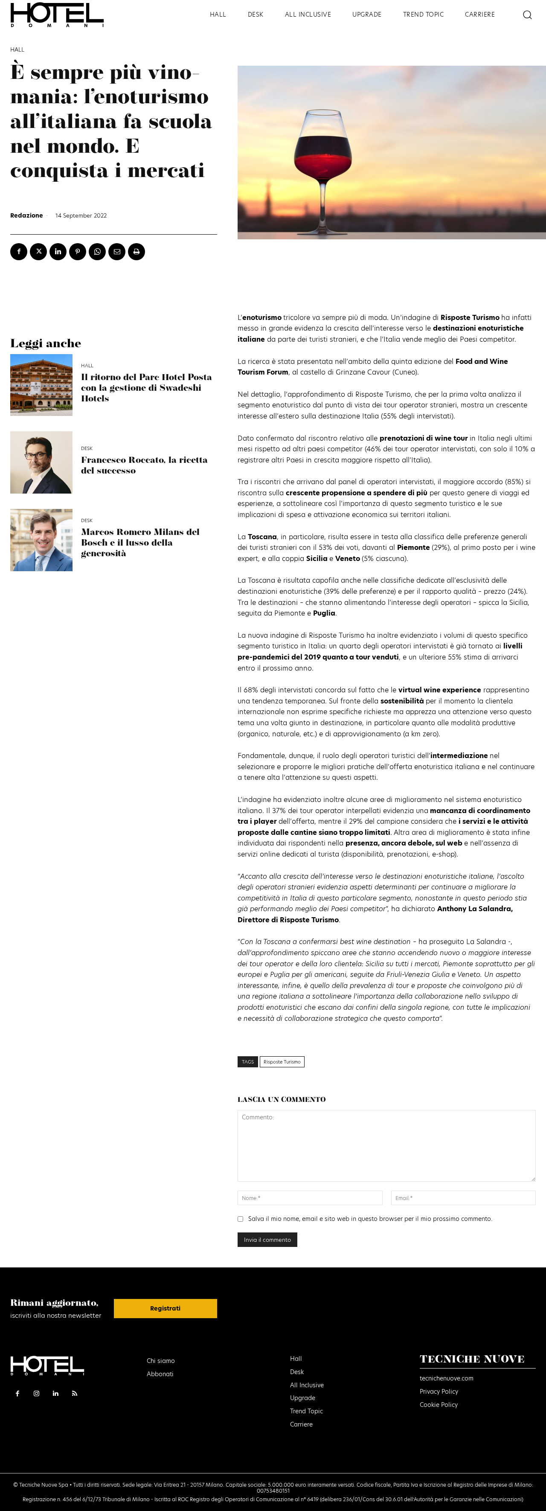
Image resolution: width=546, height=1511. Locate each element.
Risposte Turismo (282, 1061)
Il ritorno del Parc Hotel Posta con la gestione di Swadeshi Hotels (146, 388)
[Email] (116, 251)
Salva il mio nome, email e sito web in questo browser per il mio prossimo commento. (370, 1219)
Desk (87, 448)
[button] (527, 14)
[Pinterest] (77, 251)
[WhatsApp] (97, 251)
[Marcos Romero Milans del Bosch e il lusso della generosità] (41, 540)
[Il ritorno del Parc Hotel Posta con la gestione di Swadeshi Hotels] (41, 385)
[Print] (136, 251)
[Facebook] (18, 251)
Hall (17, 49)
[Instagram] (36, 1393)
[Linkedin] (58, 251)
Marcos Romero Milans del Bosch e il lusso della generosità (140, 543)
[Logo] (68, 14)
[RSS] (74, 1393)
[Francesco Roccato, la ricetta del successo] (41, 462)
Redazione (26, 215)
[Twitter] (38, 251)
